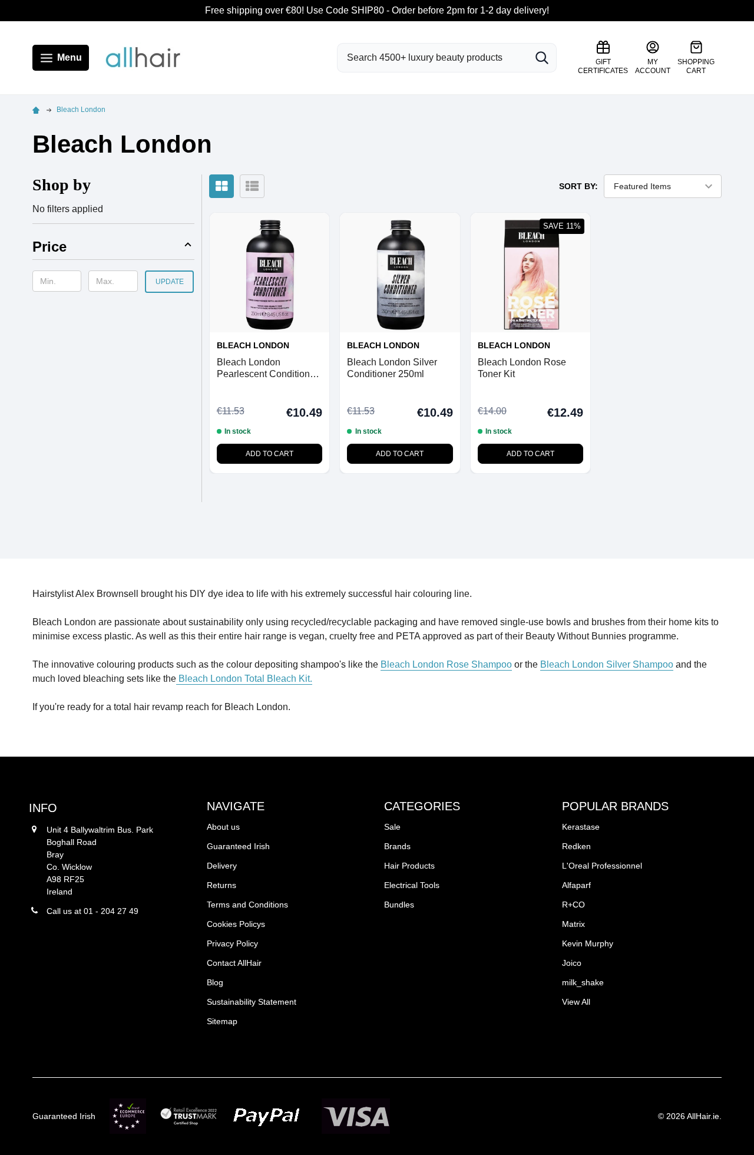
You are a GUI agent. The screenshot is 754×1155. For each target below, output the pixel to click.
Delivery (222, 865)
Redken (576, 846)
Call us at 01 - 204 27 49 (92, 911)
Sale (392, 826)
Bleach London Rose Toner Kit (522, 368)
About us (223, 826)
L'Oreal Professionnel (602, 865)
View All (576, 1001)
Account (652, 66)
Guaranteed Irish (238, 846)
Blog (215, 982)
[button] (113, 249)
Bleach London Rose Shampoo (446, 664)
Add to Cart (269, 454)
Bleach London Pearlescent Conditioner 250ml (267, 368)
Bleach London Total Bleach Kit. (244, 679)
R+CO (573, 904)
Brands (397, 846)
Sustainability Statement (251, 1001)
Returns (221, 885)
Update (170, 282)
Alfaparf (576, 885)
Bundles (399, 904)
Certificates (603, 66)
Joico (571, 963)
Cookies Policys (236, 924)
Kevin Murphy (587, 943)
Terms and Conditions (247, 904)
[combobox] (432, 57)
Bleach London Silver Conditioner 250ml (392, 368)
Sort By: (578, 186)
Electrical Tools (411, 885)
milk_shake (583, 982)
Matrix (573, 924)
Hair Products (409, 865)
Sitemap (222, 1021)
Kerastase (581, 826)
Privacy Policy (232, 943)
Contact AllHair (234, 963)
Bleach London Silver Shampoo (606, 664)
